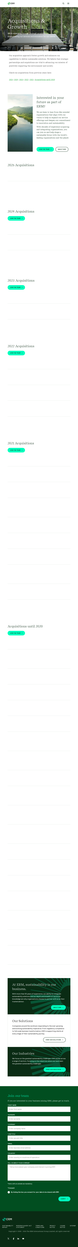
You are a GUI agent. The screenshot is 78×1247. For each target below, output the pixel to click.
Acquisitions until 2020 (45, 80)
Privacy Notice (52, 1226)
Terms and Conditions (39, 1226)
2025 (11, 80)
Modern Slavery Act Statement (24, 1226)
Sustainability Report (7, 1226)
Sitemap (73, 1226)
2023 (21, 80)
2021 (31, 80)
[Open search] (63, 3)
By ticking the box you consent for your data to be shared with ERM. (35, 1192)
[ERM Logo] (11, 3)
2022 (26, 80)
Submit (63, 1199)
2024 (16, 80)
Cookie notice (62, 1226)
